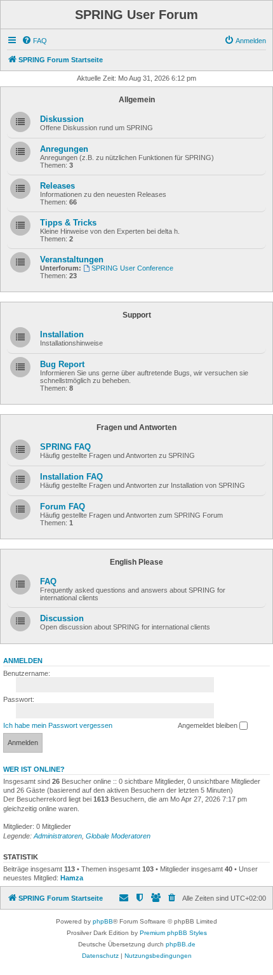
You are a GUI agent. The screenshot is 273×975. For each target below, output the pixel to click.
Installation (62, 334)
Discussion (62, 618)
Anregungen (64, 149)
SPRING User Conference (132, 268)
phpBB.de (181, 944)
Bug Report (62, 364)
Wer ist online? (34, 769)
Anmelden (23, 660)
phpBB (103, 921)
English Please (136, 562)
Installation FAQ (71, 476)
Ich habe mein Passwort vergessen (57, 725)
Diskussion (62, 119)
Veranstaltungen (71, 259)
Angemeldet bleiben (208, 725)
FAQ (48, 581)
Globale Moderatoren (118, 836)
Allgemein (137, 99)
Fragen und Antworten (136, 427)
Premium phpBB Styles (173, 932)
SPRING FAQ (65, 447)
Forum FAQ (62, 506)
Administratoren (58, 836)
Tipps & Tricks (68, 222)
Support (137, 315)
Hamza (71, 878)
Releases (57, 186)
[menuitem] (34, 40)
